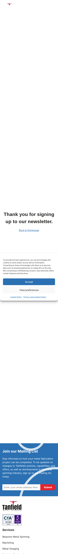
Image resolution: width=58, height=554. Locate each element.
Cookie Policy (16, 297)
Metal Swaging (10, 548)
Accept (29, 281)
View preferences (29, 289)
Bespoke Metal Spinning (15, 536)
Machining (8, 542)
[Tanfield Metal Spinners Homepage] (10, 6)
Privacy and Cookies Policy (34, 297)
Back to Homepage (29, 230)
